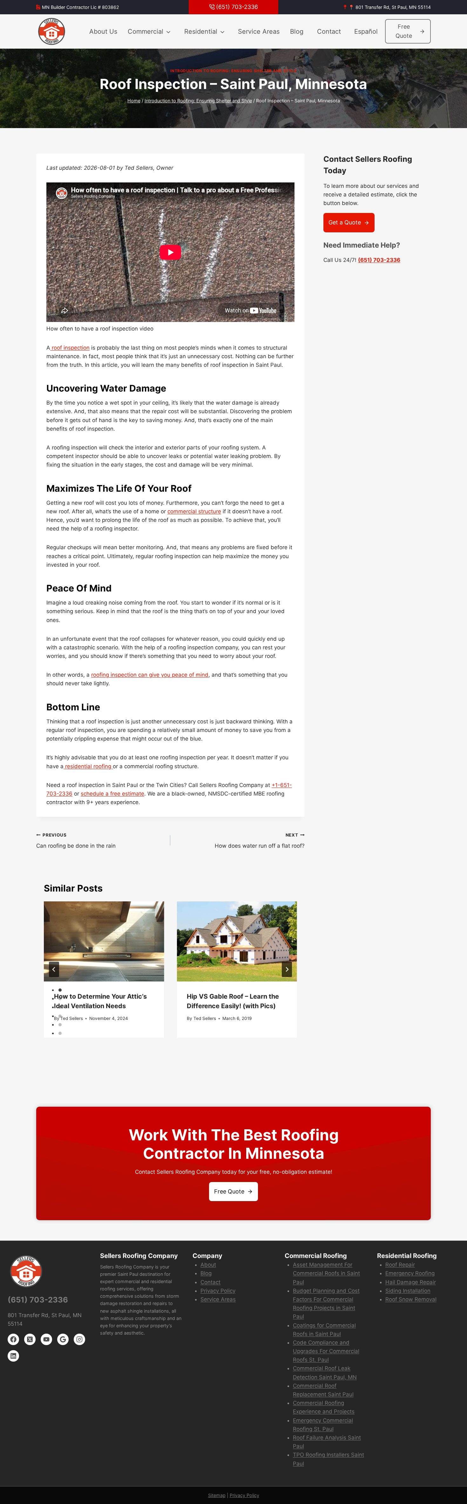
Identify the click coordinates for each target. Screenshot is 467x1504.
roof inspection (70, 348)
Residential (200, 31)
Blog (296, 31)
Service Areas (259, 31)
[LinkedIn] (13, 1356)
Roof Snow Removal (411, 1299)
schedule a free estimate (112, 793)
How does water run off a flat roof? (259, 840)
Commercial (145, 31)
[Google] (63, 1339)
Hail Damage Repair (410, 1282)
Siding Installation (407, 1291)
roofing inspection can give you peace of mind (149, 675)
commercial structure (194, 511)
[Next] (287, 969)
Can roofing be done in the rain (76, 840)
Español (366, 31)
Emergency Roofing (410, 1273)
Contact (329, 31)
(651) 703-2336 (379, 260)
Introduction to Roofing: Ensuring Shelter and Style (233, 70)
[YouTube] (46, 1339)
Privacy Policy (217, 1291)
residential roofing (88, 766)
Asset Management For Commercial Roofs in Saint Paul (326, 1273)
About (208, 1264)
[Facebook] (13, 1339)
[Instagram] (79, 1339)
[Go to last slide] (54, 969)
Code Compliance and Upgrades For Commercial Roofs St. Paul (326, 1351)
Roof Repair (400, 1264)
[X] (30, 1339)
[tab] (60, 990)
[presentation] (104, 941)
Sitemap (217, 1495)
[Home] (52, 31)
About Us (103, 31)
